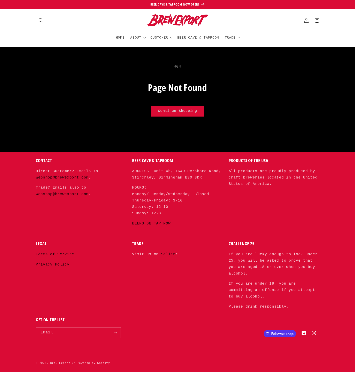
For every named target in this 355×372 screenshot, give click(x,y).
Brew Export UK (62, 363)
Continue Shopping (177, 111)
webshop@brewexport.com (62, 177)
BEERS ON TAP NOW (151, 223)
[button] (41, 20)
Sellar (168, 254)
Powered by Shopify (93, 363)
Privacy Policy (52, 264)
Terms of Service (55, 254)
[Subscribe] (115, 332)
